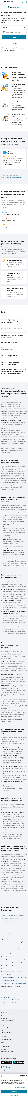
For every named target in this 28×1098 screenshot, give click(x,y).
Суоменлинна (13, 968)
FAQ (2, 1030)
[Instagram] (6, 1067)
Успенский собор (18, 957)
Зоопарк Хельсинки (6, 957)
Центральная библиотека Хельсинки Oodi (12, 927)
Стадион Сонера (5, 965)
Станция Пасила (5, 983)
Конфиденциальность (7, 1051)
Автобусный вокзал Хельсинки (15, 915)
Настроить (13, 1095)
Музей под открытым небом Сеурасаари (12, 948)
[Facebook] (1, 1067)
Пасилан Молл (16, 921)
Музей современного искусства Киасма (12, 930)
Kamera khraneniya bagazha (9, 999)
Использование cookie (7, 1054)
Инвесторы (4, 1018)
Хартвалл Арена (5, 962)
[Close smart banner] (2, 2)
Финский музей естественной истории (11, 971)
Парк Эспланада (5, 933)
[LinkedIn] (9, 1067)
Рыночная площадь (17, 965)
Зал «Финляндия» (6, 924)
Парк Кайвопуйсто (19, 942)
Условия (3, 1049)
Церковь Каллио (5, 945)
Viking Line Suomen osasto (19, 983)
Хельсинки (4, 1002)
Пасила (3, 974)
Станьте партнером (7, 1020)
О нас (2, 1016)
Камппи (3, 915)
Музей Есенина (5, 951)
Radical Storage (5, 997)
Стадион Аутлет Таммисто (19, 962)
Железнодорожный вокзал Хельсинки (11, 918)
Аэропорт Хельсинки (6, 986)
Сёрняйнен (17, 986)
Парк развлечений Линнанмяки (9, 936)
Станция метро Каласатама (9, 980)
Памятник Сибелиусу (7, 942)
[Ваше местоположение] (24, 28)
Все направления (6, 1039)
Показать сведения (19, 1087)
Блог (2, 1042)
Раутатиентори (22, 977)
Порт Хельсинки (5, 921)
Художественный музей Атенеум (10, 954)
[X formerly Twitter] (3, 1066)
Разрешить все (14, 1091)
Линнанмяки (4, 968)
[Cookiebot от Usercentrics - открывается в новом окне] (20, 1076)
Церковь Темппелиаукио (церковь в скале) (13, 959)
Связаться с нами (6, 1032)
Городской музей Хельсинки (8, 939)
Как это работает (6, 1028)
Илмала (9, 974)
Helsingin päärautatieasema (8, 977)
